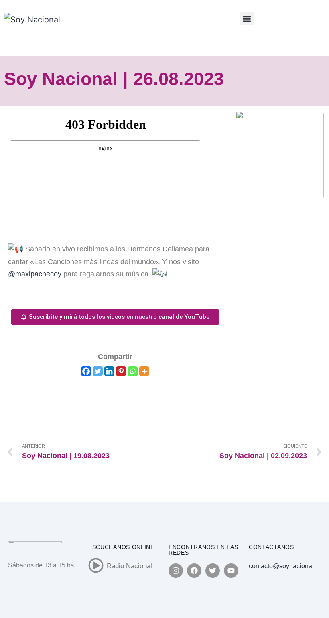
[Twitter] (98, 371)
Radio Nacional (129, 566)
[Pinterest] (121, 371)
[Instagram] (176, 570)
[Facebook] (86, 371)
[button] (247, 18)
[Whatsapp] (133, 371)
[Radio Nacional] (96, 565)
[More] (144, 371)
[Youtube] (231, 570)
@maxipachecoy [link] (34, 274)
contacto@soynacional (281, 566)
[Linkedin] (109, 371)
